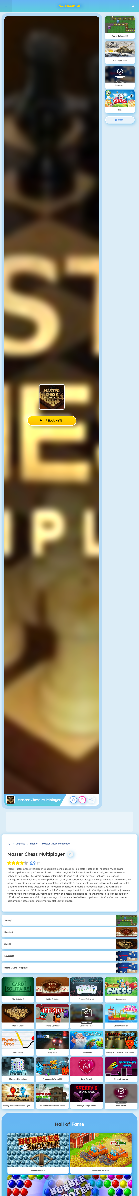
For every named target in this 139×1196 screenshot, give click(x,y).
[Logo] (69, 6)
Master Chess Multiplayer (56, 843)
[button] (133, 6)
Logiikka (20, 843)
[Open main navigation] (6, 6)
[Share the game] (91, 800)
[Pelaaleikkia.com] (9, 843)
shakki (33, 843)
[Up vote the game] (73, 800)
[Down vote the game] (82, 800)
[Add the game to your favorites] (70, 854)
